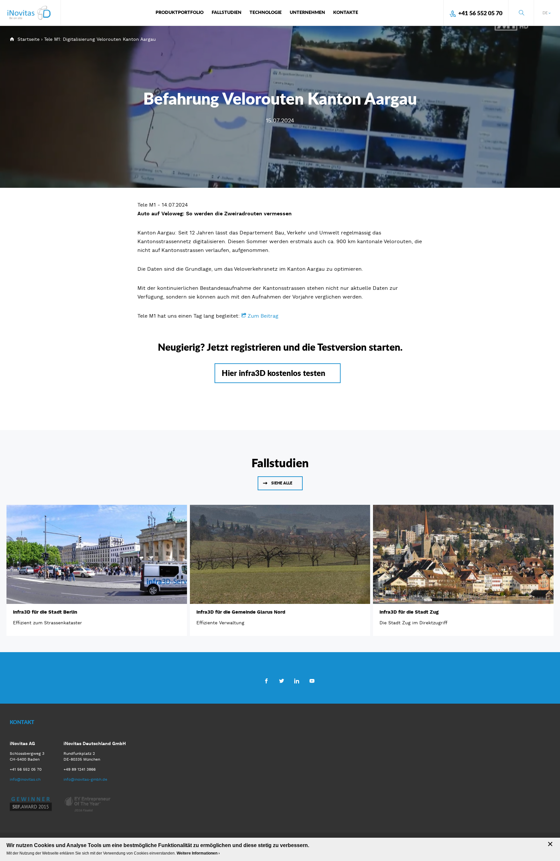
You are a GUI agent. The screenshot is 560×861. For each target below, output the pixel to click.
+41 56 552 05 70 (480, 13)
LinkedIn (297, 680)
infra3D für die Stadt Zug (408, 612)
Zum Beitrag (263, 316)
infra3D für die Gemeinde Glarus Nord (240, 612)
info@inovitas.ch (25, 779)
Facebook (266, 680)
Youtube (312, 680)
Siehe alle (281, 483)
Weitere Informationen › (198, 853)
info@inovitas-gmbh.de (85, 779)
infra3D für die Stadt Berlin (45, 612)
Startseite (29, 39)
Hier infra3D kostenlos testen (273, 373)
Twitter (281, 680)
